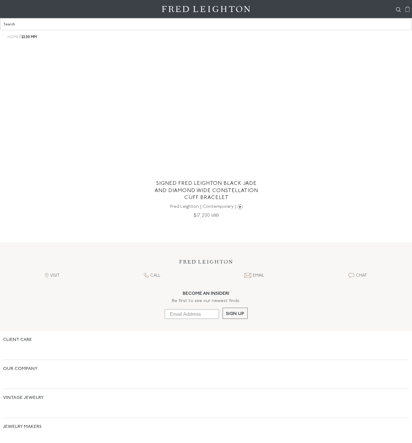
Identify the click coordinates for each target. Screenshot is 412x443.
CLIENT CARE (17, 340)
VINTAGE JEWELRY (23, 376)
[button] (206, 263)
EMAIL (258, 275)
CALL (155, 275)
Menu (7, 9)
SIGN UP (235, 314)
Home (13, 37)
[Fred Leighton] (206, 9)
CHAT (361, 275)
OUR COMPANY (20, 358)
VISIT (55, 275)
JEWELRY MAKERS (22, 395)
